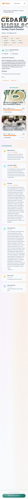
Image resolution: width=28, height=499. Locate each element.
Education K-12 (5, 16)
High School (13, 80)
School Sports (5, 80)
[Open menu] (24, 3)
